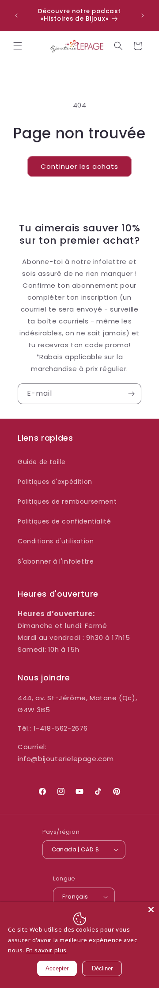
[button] (17, 46)
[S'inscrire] (131, 393)
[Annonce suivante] (142, 15)
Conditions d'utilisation (56, 541)
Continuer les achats (79, 166)
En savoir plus (46, 950)
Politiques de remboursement (67, 501)
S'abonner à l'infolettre (56, 561)
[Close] (151, 909)
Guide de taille (42, 461)
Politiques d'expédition (55, 481)
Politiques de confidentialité (64, 521)
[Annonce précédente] (16, 15)
